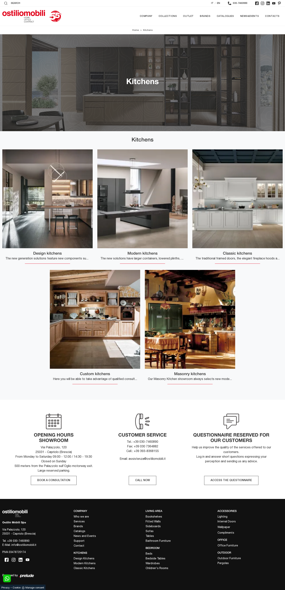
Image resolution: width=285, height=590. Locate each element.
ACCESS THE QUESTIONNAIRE (231, 480)
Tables (150, 535)
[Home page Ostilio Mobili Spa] (23, 16)
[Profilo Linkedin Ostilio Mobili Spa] (268, 3)
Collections (168, 16)
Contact (79, 545)
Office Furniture (228, 545)
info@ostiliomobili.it (23, 544)
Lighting (222, 516)
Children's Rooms (157, 568)
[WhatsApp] (7, 578)
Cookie (17, 587)
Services (79, 521)
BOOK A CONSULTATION (53, 480)
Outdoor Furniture (229, 558)
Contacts (272, 16)
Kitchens (148, 30)
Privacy (5, 587)
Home (135, 30)
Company (146, 16)
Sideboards (153, 526)
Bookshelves (154, 516)
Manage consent (34, 587)
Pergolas (223, 563)
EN (218, 3)
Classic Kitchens (84, 568)
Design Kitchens (84, 558)
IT (212, 3)
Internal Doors (227, 521)
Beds (149, 553)
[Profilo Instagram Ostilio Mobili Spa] (262, 3)
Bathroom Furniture (158, 540)
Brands (205, 16)
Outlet (188, 16)
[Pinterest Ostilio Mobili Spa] (279, 3)
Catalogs (79, 531)
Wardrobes (153, 563)
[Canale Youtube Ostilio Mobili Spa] (273, 3)
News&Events (249, 16)
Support (79, 540)
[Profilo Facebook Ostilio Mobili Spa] (256, 3)
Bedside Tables (155, 558)
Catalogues (225, 16)
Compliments (226, 532)
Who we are (81, 516)
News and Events (85, 535)
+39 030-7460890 (18, 540)
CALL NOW (142, 480)
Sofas (150, 531)
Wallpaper (224, 527)
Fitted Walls (153, 521)
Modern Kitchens (85, 563)
